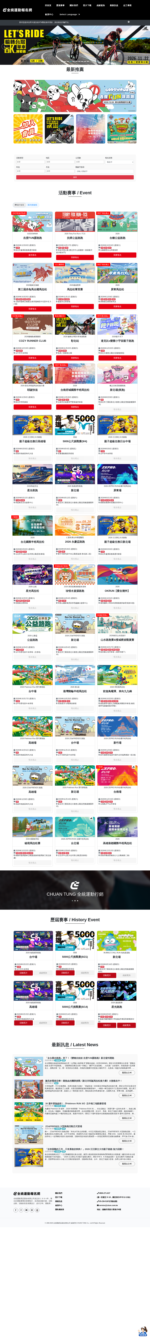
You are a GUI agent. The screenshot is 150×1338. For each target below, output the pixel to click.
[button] (72, 901)
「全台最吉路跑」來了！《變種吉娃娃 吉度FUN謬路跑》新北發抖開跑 (79, 1058)
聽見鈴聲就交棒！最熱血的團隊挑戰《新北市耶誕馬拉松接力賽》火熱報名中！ (83, 1080)
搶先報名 (32, 255)
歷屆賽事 (60, 5)
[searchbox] (30, 162)
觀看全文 (126, 1073)
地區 (47, 158)
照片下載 (87, 5)
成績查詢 (101, 5)
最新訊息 (114, 5)
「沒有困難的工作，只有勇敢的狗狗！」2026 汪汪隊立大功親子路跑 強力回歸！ (84, 1149)
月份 (47, 167)
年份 (18, 167)
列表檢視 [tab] (33, 205)
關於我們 (74, 5)
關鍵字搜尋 (80, 167)
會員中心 (49, 14)
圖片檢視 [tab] (20, 205)
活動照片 (23, 973)
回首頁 (48, 5)
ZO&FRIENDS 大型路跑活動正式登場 (63, 1126)
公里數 (78, 158)
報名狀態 (108, 158)
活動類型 (19, 158)
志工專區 (127, 5)
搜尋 (75, 177)
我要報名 (75, 257)
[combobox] (30, 162)
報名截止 (117, 409)
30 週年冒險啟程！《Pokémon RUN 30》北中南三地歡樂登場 (75, 1103)
